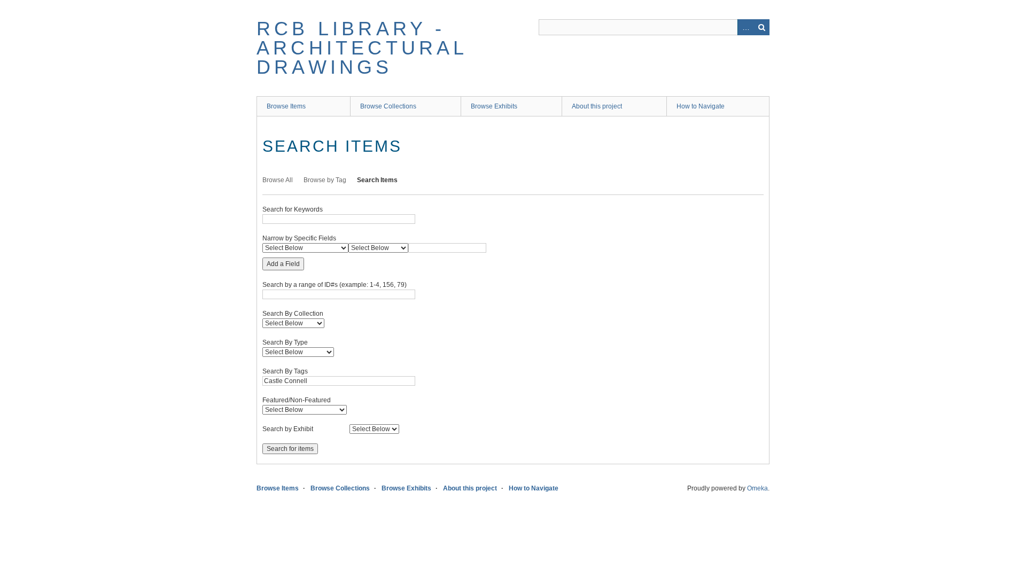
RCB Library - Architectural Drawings (362, 48)
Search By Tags (285, 371)
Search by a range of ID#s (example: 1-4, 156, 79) (334, 284)
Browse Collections (388, 106)
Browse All (277, 180)
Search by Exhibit (287, 429)
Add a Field (283, 264)
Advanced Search (745, 27)
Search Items (377, 180)
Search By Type (285, 342)
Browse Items (286, 106)
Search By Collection (292, 313)
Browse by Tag (325, 180)
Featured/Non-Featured (296, 400)
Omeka (757, 488)
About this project (597, 106)
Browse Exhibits (494, 106)
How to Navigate (701, 106)
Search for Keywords (292, 209)
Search (761, 27)
